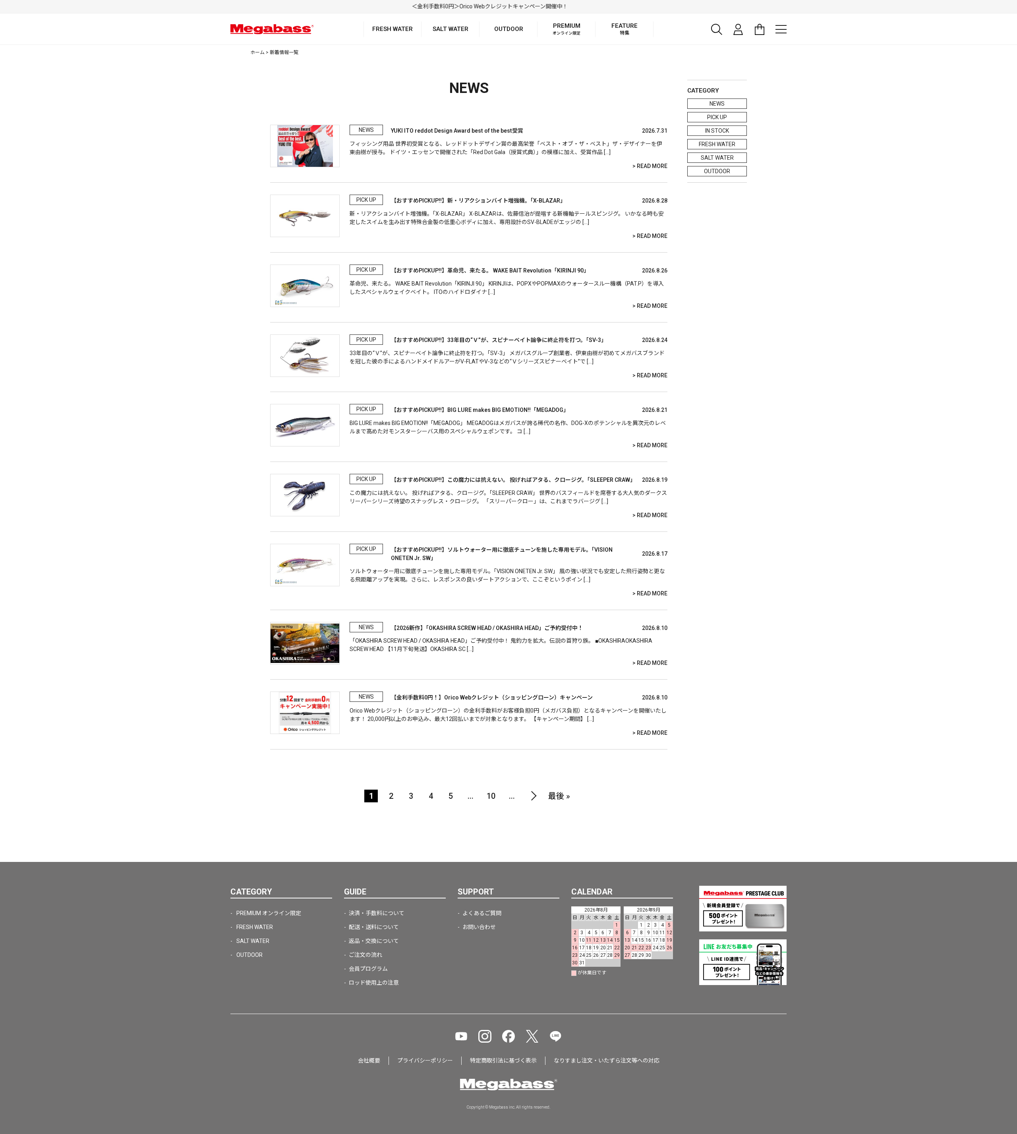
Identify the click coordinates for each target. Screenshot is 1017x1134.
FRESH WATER (717, 144)
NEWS (717, 103)
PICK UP (717, 117)
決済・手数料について (376, 913)
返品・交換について (374, 941)
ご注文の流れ (365, 955)
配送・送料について (374, 927)
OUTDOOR (717, 171)
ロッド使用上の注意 (374, 982)
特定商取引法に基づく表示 (503, 1060)
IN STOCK (717, 131)
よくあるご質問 (481, 913)
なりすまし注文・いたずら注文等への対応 (606, 1060)
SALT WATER (717, 158)
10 (491, 796)
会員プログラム (368, 969)
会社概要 (369, 1060)
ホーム (257, 52)
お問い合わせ (479, 927)
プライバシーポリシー (425, 1060)
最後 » (559, 796)
